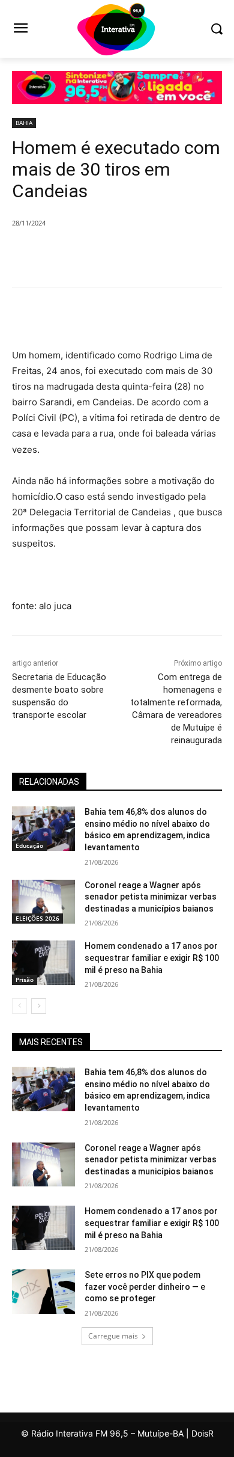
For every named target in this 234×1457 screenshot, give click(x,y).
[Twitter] (89, 254)
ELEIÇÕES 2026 (37, 918)
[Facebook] (62, 254)
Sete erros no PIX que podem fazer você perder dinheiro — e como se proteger (145, 1286)
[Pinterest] (117, 254)
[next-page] (38, 1006)
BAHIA (24, 122)
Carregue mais (113, 1336)
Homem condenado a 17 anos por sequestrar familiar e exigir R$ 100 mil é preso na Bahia (152, 957)
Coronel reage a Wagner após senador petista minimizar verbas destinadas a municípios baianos (151, 896)
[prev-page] (19, 1006)
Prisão (25, 979)
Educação (29, 845)
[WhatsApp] (145, 254)
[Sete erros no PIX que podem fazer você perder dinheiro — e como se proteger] (43, 1291)
